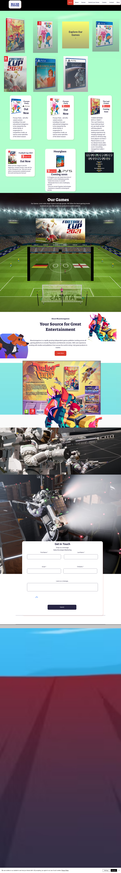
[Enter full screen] (91, 279)
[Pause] (29, 279)
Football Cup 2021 (26, 153)
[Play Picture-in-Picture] (88, 279)
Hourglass (60, 151)
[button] (83, 2)
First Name (43, 552)
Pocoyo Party (26, 102)
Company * (80, 566)
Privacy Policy (65, 870)
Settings (106, 870)
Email (43, 566)
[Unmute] (32, 279)
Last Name (80, 552)
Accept (114, 870)
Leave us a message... (62, 581)
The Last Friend (106, 102)
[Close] (119, 870)
